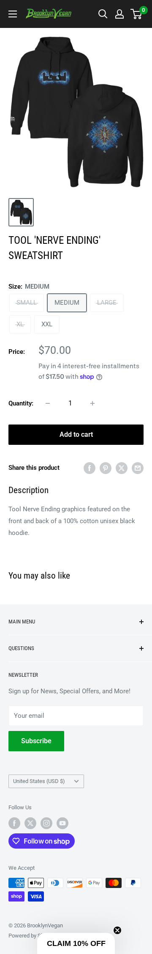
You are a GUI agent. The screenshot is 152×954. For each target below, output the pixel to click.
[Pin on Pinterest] (105, 468)
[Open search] (103, 14)
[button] (76, 943)
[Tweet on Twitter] (122, 468)
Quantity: (20, 403)
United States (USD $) (39, 781)
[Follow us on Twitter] (30, 823)
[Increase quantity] (92, 403)
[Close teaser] (117, 930)
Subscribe (36, 741)
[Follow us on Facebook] (14, 823)
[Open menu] (12, 14)
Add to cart (76, 434)
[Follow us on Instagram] (46, 823)
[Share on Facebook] (89, 468)
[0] (136, 14)
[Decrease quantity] (48, 403)
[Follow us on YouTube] (62, 823)
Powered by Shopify (32, 935)
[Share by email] (138, 468)
